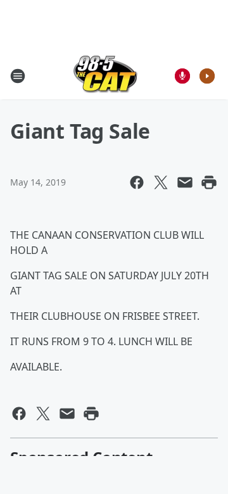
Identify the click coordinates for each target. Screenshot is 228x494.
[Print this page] (209, 182)
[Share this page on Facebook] (137, 182)
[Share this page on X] (161, 182)
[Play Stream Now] (207, 76)
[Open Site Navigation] (17, 76)
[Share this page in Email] (185, 182)
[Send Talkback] (182, 76)
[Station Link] (105, 75)
